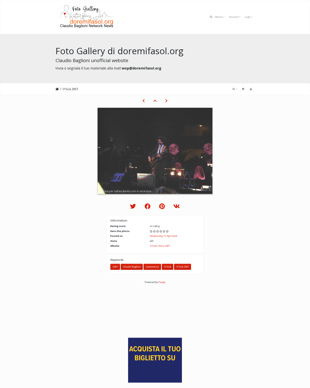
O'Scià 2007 (182, 266)
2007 (115, 266)
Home (57, 89)
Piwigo (161, 282)
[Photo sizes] (234, 89)
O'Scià (153, 245)
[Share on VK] (177, 206)
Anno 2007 (164, 245)
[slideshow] (243, 89)
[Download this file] (251, 89)
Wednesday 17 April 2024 (163, 236)
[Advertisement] (155, 309)
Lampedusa (152, 266)
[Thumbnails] (155, 100)
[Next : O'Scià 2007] (166, 100)
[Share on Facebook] (148, 206)
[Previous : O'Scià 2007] (143, 100)
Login (248, 16)
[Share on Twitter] (133, 206)
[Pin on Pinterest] (163, 206)
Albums (219, 16)
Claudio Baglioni (131, 266)
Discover (234, 16)
